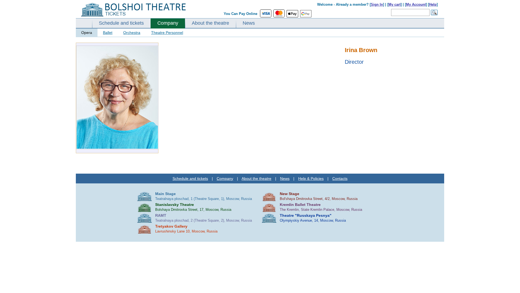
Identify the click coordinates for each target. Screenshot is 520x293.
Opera (86, 32)
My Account (416, 4)
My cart (394, 4)
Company (167, 23)
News (249, 23)
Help (433, 4)
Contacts (339, 178)
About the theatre (210, 23)
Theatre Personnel (167, 32)
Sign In (377, 4)
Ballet (107, 32)
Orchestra (131, 32)
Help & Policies (311, 178)
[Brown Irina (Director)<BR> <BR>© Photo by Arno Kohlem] (117, 148)
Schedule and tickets (121, 23)
